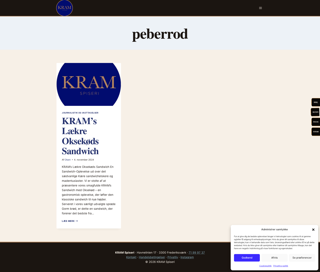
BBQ (316, 102)
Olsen (68, 159)
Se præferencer (302, 257)
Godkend (247, 257)
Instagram (187, 257)
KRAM (316, 131)
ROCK (316, 122)
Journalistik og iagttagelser (80, 112)
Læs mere (70, 221)
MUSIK (316, 112)
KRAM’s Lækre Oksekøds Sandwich (80, 135)
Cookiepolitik (265, 266)
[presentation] (88, 84)
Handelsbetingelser (152, 257)
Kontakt (131, 257)
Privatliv (173, 257)
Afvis (274, 257)
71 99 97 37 (197, 252)
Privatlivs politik (280, 266)
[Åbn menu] (260, 7)
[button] (313, 229)
